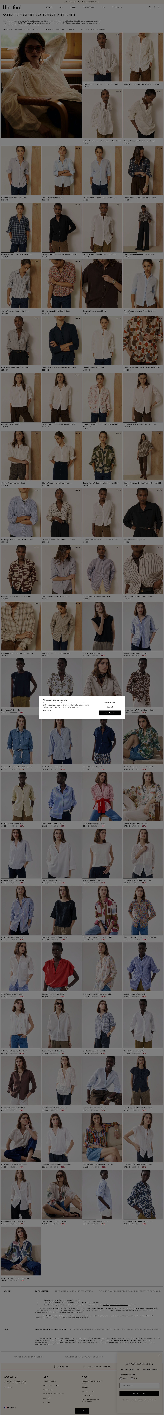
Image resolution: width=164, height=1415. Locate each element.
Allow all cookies (110, 713)
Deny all (110, 707)
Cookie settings (110, 702)
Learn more (47, 710)
